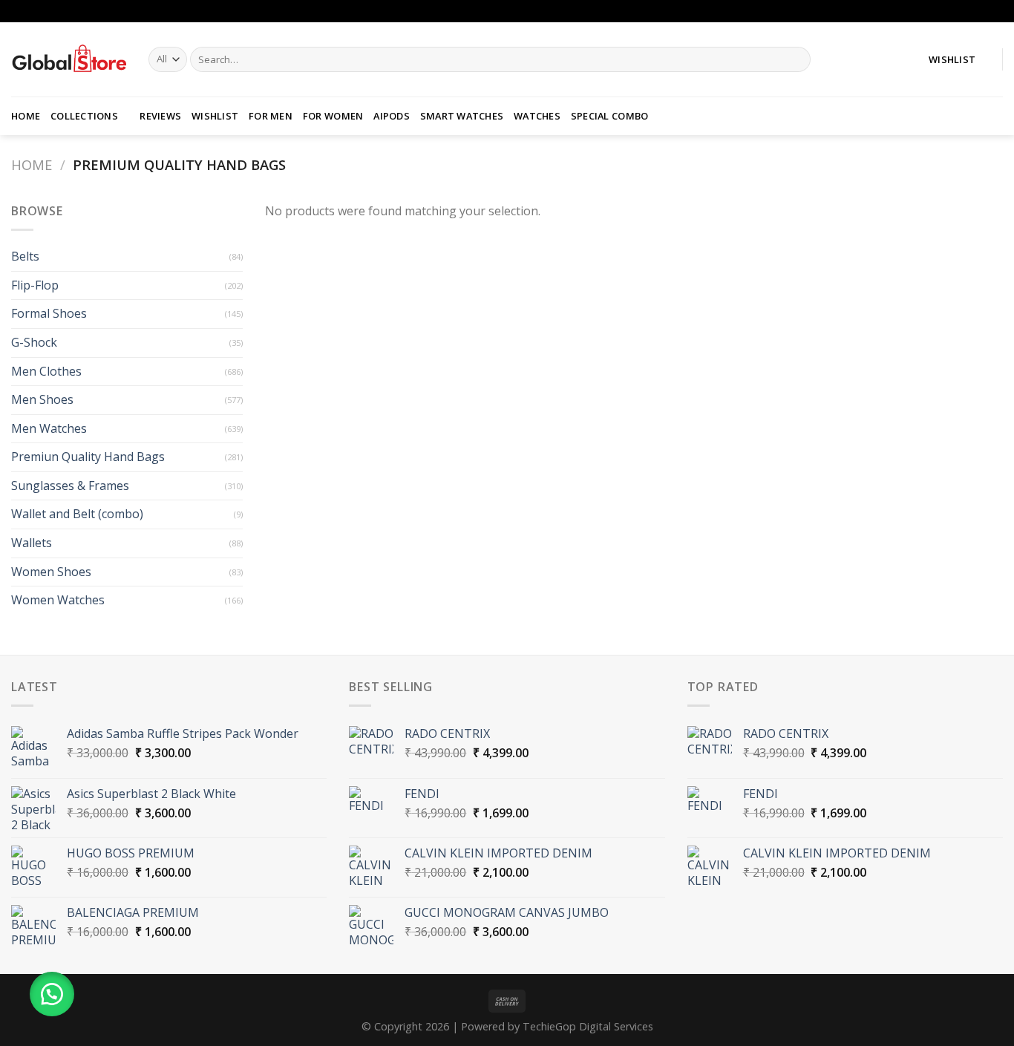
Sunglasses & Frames (70, 485)
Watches (537, 115)
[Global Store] (68, 59)
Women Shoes (51, 571)
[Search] (797, 59)
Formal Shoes (49, 313)
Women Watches (58, 600)
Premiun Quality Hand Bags (88, 456)
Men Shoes (42, 399)
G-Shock (34, 342)
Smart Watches (461, 115)
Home (25, 115)
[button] (52, 994)
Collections (84, 115)
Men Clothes (46, 371)
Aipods (391, 115)
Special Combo (609, 115)
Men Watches (49, 428)
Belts (25, 256)
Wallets (31, 543)
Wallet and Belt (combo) (77, 514)
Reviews (160, 115)
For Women (333, 115)
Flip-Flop (35, 285)
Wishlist (215, 115)
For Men (270, 115)
